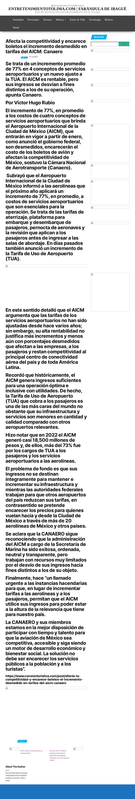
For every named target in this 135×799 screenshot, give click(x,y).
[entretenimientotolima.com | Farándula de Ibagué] (7, 20)
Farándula (18, 19)
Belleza (109, 19)
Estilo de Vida (77, 19)
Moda (16, 27)
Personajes (33, 19)
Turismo (47, 19)
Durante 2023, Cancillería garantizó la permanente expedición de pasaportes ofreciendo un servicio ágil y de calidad (59, 755)
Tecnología (95, 19)
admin (35, 57)
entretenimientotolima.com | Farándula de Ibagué (68, 9)
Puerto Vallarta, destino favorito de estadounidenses (31, 752)
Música (60, 19)
